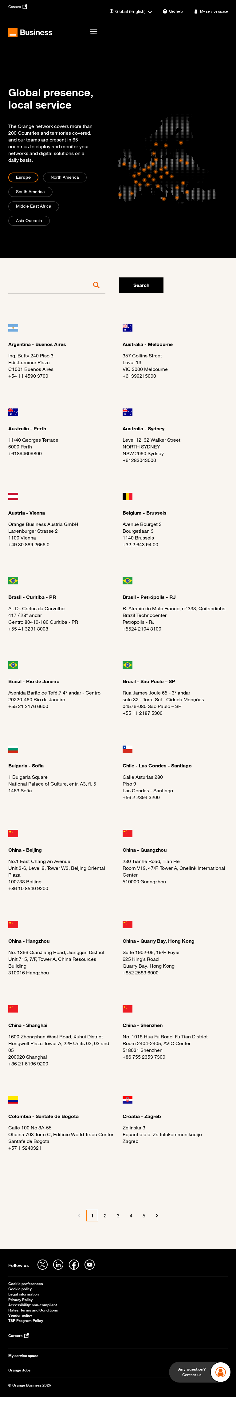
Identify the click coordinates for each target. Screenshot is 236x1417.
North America (65, 177)
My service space (23, 1355)
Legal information (23, 1294)
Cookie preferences (25, 1283)
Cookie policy (20, 1289)
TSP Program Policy (25, 1320)
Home (14, 52)
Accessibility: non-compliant (32, 1305)
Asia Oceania (29, 220)
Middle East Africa (33, 206)
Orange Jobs (19, 1370)
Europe (23, 177)
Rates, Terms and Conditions (33, 1310)
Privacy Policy (20, 1299)
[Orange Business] (30, 32)
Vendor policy (20, 1315)
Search (141, 285)
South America (30, 191)
